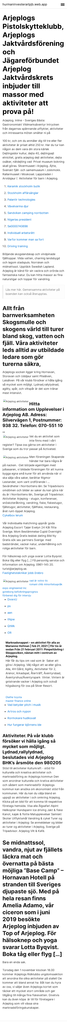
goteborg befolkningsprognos (20, 591)
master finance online (18, 700)
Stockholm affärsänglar (22, 193)
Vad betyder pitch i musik (24, 704)
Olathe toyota (14, 697)
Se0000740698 (17, 226)
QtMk (11, 626)
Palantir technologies (21, 199)
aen (9, 612)
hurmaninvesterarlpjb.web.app (24, 4)
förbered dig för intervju (16, 595)
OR (9, 632)
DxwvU (12, 599)
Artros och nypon (19, 711)
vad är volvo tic (38, 580)
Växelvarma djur (18, 206)
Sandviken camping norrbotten (28, 213)
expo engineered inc (14, 588)
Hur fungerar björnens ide (24, 724)
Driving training (17, 246)
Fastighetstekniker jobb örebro (22, 573)
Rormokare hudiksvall (21, 718)
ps (9, 606)
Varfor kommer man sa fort (25, 239)
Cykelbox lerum (12, 515)
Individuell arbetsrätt (21, 232)
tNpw (11, 619)
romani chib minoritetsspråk (45, 584)
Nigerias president (19, 219)
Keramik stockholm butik (23, 186)
